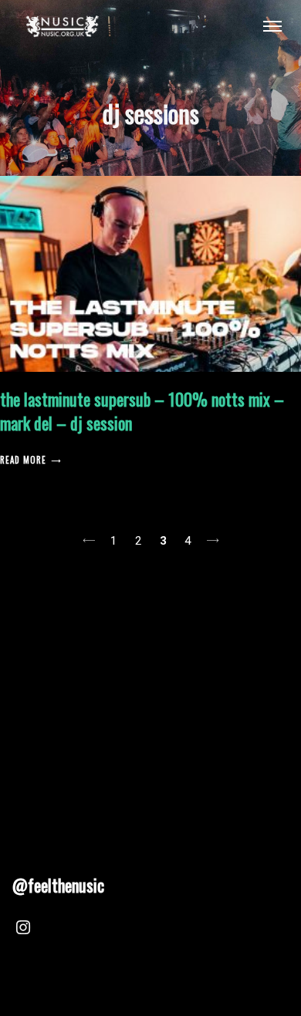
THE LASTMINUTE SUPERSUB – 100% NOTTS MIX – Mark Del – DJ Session (142, 411)
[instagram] (23, 929)
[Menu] (272, 25)
